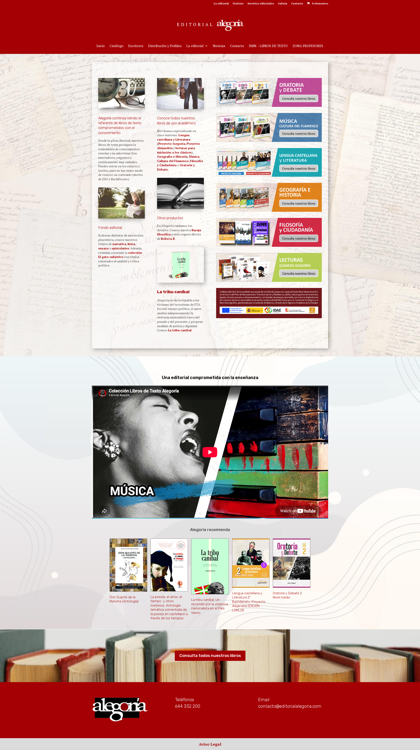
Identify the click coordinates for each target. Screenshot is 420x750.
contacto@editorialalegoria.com (289, 706)
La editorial (221, 3)
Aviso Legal (210, 744)
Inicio (100, 46)
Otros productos (170, 218)
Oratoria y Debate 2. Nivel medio (288, 595)
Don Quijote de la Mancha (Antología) (124, 599)
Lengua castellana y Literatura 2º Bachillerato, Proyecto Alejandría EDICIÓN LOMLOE (249, 601)
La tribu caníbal (173, 291)
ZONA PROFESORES (307, 46)
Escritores (135, 46)
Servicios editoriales (260, 3)
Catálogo (116, 46)
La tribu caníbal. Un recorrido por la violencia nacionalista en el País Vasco (209, 606)
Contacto (297, 3)
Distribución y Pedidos (165, 46)
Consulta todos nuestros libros (210, 655)
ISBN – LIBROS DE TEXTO (268, 46)
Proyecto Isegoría (171, 143)
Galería (282, 3)
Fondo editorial (110, 227)
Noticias (238, 3)
